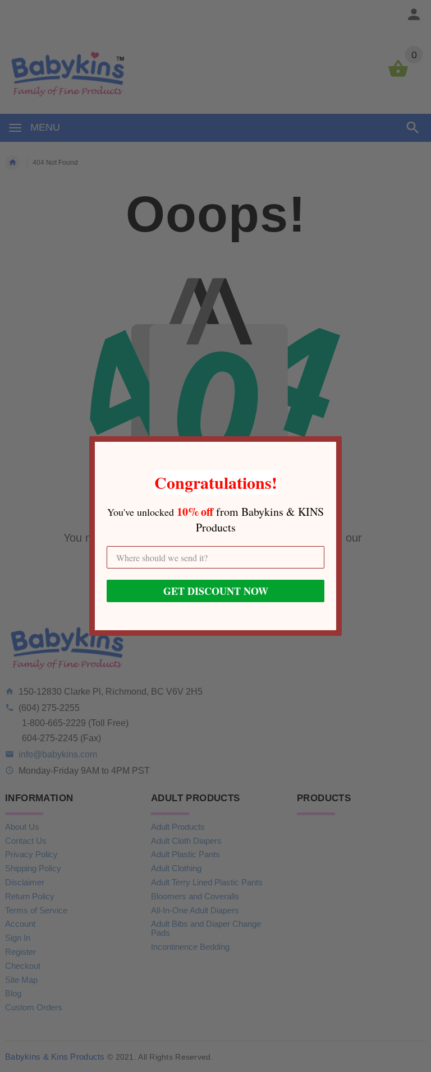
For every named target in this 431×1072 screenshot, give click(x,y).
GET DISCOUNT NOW (215, 591)
